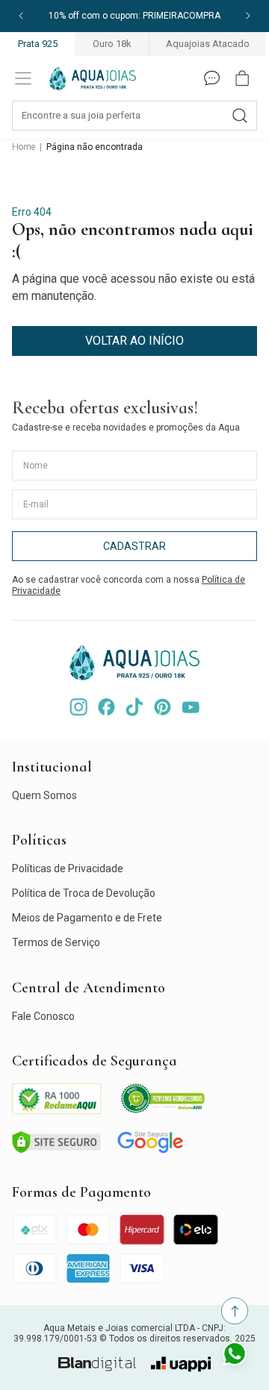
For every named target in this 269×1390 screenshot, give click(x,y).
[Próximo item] (248, 16)
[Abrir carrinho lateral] (242, 78)
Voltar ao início (134, 341)
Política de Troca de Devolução (83, 893)
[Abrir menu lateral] (23, 78)
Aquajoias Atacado (208, 43)
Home (23, 147)
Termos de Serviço (56, 942)
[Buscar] (239, 115)
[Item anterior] (21, 16)
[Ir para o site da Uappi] (181, 1364)
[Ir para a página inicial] (92, 78)
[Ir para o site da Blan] (97, 1364)
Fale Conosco (43, 1016)
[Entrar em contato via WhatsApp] (234, 1355)
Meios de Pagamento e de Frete (87, 918)
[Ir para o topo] (234, 1310)
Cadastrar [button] (134, 546)
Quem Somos (44, 795)
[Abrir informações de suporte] (212, 78)
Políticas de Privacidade (67, 868)
